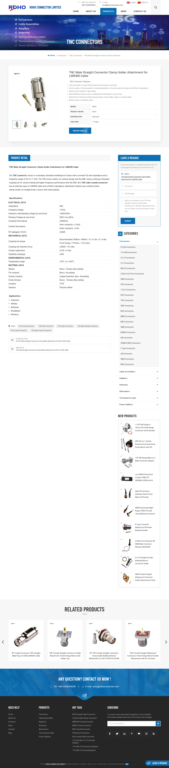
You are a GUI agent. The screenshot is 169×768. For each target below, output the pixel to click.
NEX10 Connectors (128, 268)
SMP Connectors (127, 306)
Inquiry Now (78, 131)
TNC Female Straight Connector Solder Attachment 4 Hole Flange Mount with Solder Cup (65, 656)
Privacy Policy (102, 764)
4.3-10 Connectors (128, 258)
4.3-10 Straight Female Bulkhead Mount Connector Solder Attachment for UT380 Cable (144, 561)
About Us (91, 11)
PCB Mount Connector (81, 733)
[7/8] (127, 462)
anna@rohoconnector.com (112, 5)
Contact (11, 729)
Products (108, 11)
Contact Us (139, 11)
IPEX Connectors (127, 295)
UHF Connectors (127, 284)
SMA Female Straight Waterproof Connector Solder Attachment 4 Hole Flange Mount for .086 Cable (145, 577)
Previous (2, 642)
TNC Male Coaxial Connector (41, 330)
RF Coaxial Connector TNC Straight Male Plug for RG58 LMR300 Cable (26, 654)
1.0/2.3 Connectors (128, 290)
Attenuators (124, 391)
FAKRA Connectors (128, 332)
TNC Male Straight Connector (87, 326)
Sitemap (83, 764)
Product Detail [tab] (19, 158)
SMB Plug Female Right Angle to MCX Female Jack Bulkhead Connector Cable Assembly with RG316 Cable (145, 511)
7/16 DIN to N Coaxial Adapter (84, 750)
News (123, 11)
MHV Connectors (127, 364)
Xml (94, 764)
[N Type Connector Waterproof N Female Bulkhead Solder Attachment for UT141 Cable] (127, 529)
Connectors (62, 56)
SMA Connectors (127, 279)
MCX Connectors (127, 311)
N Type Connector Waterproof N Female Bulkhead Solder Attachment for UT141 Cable (144, 527)
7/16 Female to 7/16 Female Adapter (83, 741)
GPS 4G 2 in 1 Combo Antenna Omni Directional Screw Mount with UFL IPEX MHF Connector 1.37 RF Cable (145, 444)
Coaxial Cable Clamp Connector (84, 718)
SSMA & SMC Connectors (131, 343)
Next (166, 642)
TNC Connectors (75, 56)
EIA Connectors (127, 338)
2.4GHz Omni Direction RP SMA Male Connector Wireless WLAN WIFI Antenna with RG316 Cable (145, 544)
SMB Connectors (127, 327)
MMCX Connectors (128, 316)
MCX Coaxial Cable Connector (84, 714)
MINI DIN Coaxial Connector (82, 722)
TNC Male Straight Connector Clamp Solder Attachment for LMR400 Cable (135, 178)
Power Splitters (126, 404)
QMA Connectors (127, 359)
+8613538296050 (88, 5)
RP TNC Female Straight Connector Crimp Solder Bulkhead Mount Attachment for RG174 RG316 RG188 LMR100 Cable (104, 656)
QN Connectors (126, 354)
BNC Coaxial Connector (81, 729)
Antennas (123, 385)
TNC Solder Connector (65, 326)
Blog (10, 733)
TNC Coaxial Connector (19, 330)
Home (76, 11)
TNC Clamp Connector (26, 326)
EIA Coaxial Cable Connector (83, 737)
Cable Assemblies (127, 372)
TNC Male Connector (46, 326)
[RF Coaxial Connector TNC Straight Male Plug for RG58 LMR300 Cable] (26, 637)
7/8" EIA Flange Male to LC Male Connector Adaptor (145, 459)
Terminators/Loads (127, 398)
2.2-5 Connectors (127, 263)
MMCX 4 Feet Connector (81, 725)
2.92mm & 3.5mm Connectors (132, 274)
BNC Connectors (127, 322)
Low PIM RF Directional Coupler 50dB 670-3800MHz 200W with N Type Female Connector (144, 477)
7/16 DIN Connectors (129, 252)
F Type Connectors (128, 348)
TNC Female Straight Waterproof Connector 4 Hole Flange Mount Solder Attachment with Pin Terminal (143, 656)
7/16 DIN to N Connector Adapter (85, 747)
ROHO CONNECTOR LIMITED (45, 7)
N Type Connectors (128, 247)
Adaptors (123, 378)
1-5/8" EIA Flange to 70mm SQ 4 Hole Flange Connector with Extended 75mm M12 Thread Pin (145, 428)
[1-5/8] (127, 429)
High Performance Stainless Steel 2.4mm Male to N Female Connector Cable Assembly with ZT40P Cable (144, 494)
